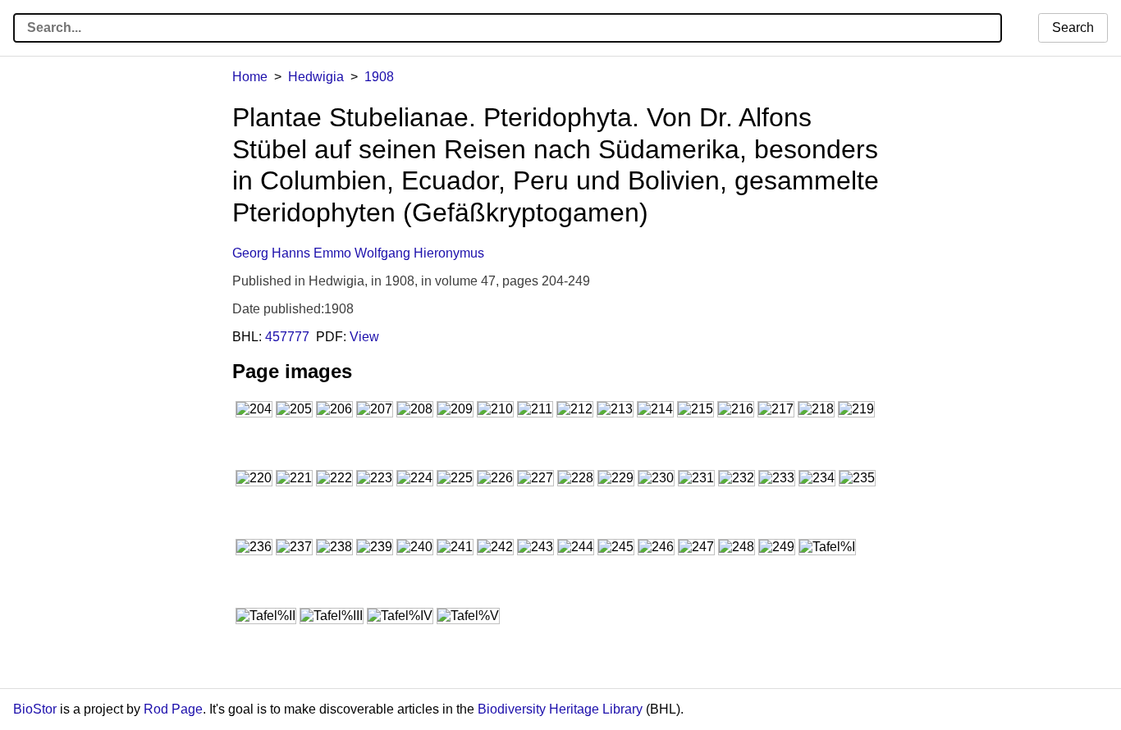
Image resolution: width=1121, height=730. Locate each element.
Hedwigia (316, 77)
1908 (379, 77)
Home (250, 77)
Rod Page (173, 709)
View (364, 337)
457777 (287, 337)
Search (1073, 27)
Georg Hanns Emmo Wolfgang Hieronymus (358, 253)
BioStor (35, 709)
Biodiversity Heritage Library (560, 709)
